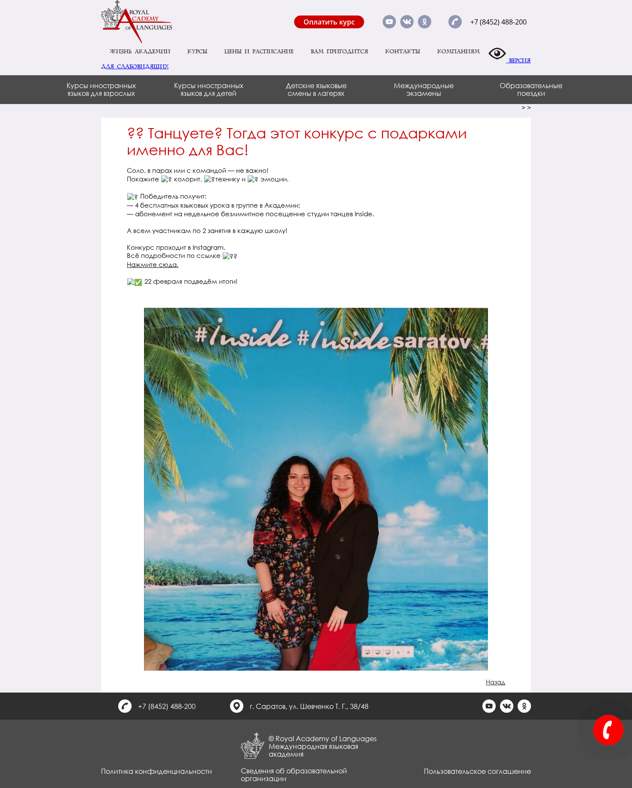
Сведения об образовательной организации (294, 774)
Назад (495, 682)
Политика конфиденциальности (156, 771)
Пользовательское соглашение (477, 771)
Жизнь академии (140, 52)
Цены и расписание (259, 52)
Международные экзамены (424, 89)
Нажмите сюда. (152, 264)
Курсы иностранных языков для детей (208, 89)
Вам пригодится (339, 52)
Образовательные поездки (531, 89)
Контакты (402, 52)
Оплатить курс (329, 22)
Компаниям (458, 52)
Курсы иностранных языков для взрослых (101, 89)
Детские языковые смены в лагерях (316, 89)
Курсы (197, 52)
